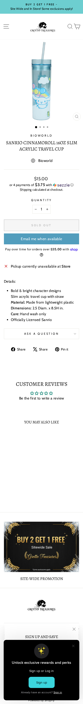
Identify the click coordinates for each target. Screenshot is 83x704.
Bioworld (41, 135)
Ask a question (41, 333)
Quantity (41, 200)
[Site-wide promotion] (41, 547)
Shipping (26, 189)
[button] (41, 185)
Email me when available (41, 239)
